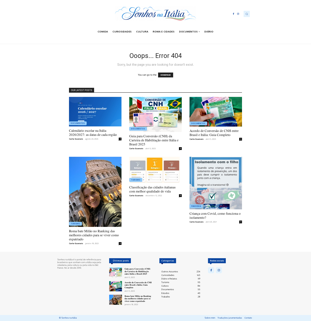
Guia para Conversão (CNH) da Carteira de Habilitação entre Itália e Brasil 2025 (154, 140)
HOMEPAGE (166, 75)
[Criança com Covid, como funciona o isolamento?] (216, 183)
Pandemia (196, 206)
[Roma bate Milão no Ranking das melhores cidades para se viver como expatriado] (95, 192)
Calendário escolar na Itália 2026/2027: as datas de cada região (93, 132)
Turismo (75, 223)
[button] (247, 14)
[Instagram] (238, 14)
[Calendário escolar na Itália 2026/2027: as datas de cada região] (95, 111)
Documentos (78, 123)
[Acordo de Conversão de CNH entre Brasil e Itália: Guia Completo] (216, 112)
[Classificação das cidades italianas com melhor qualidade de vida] (155, 170)
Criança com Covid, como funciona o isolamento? (215, 215)
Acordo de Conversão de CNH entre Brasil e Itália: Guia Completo (214, 132)
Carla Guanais (76, 139)
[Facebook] (233, 14)
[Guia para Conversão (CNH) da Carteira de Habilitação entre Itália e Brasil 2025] (155, 114)
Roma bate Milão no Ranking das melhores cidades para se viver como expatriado (94, 235)
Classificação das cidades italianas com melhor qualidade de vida (152, 189)
